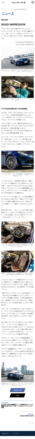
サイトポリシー (16, 433)
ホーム (4, 9)
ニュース (9, 9)
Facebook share (18, 390)
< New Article (4, 403)
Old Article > (31, 414)
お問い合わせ (5, 433)
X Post (17, 395)
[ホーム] (18, 2)
